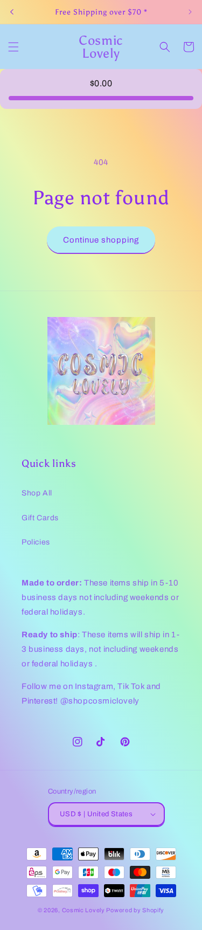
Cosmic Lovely (83, 910)
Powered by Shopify (135, 910)
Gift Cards (40, 518)
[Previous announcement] (12, 12)
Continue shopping (101, 240)
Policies (36, 542)
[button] (13, 47)
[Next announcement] (190, 12)
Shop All (37, 493)
